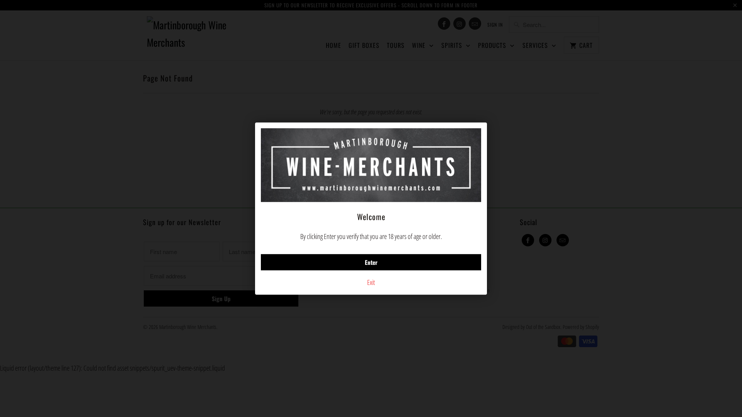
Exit (371, 282)
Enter (371, 262)
